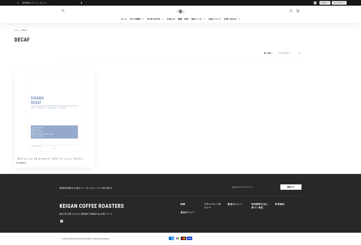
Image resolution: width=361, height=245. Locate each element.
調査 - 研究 (183, 19)
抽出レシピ (196, 19)
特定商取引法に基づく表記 (259, 206)
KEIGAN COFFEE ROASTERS (92, 206)
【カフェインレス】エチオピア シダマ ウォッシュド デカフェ (49, 158)
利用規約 (280, 204)
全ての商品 (135, 19)
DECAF (24, 30)
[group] (49, 3)
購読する (291, 187)
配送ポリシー (235, 204)
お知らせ (171, 19)
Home (16, 30)
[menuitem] (124, 19)
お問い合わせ (230, 19)
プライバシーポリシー (212, 206)
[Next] (81, 2)
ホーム (124, 19)
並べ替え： (269, 53)
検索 (182, 204)
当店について (214, 19)
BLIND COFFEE (153, 19)
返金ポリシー (187, 212)
